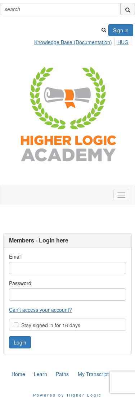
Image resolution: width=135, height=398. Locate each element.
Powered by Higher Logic (67, 395)
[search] (128, 9)
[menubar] (83, 41)
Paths (62, 374)
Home (18, 374)
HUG (123, 42)
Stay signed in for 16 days (49, 325)
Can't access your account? (40, 309)
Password (20, 283)
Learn (40, 374)
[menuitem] (75, 41)
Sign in (121, 30)
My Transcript (93, 374)
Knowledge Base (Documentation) (73, 42)
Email (15, 256)
